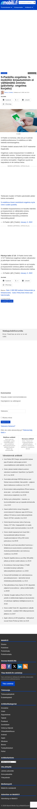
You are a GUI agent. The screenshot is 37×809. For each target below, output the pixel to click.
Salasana (4, 411)
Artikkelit (28, 7)
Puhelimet (4, 648)
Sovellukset (4, 73)
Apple (3, 738)
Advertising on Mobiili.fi (9, 798)
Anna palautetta (6, 774)
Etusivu (3, 644)
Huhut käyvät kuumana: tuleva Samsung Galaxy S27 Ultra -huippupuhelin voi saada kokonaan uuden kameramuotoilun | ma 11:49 (18, 525)
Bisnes (3, 744)
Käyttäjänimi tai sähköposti (11, 401)
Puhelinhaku (5, 651)
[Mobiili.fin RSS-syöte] (25, 666)
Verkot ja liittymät (7, 728)
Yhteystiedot (5, 777)
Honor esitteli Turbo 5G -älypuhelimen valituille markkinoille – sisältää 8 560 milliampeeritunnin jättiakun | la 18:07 (19, 611)
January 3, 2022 (26, 222)
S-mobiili (3, 301)
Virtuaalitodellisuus (8, 731)
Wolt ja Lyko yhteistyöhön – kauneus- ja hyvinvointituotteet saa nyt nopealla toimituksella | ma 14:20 (19, 502)
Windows (4, 741)
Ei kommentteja (32, 73)
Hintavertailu (18, 7)
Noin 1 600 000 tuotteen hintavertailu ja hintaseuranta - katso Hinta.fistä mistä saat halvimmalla (18, 292)
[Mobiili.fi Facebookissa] (9, 666)
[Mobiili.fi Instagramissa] (3, 666)
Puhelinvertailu (6, 654)
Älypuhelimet (5, 714)
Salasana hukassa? (8, 426)
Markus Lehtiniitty (9, 92)
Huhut (3, 751)
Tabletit (3, 718)
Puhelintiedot (6, 7)
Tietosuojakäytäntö (7, 694)
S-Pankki (10, 301)
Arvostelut (4, 708)
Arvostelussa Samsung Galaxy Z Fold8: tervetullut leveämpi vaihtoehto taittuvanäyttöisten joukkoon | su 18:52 (17, 568)
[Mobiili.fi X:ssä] (14, 666)
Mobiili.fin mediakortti (8, 788)
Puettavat (4, 721)
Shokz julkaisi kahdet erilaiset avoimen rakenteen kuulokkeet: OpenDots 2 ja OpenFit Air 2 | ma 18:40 (18, 472)
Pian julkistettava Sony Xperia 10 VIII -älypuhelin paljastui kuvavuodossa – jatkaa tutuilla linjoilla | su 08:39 (19, 588)
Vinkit (3, 711)
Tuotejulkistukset (7, 748)
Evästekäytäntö (6, 697)
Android (4, 734)
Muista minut (7, 418)
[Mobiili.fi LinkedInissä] (19, 666)
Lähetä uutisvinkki (7, 771)
